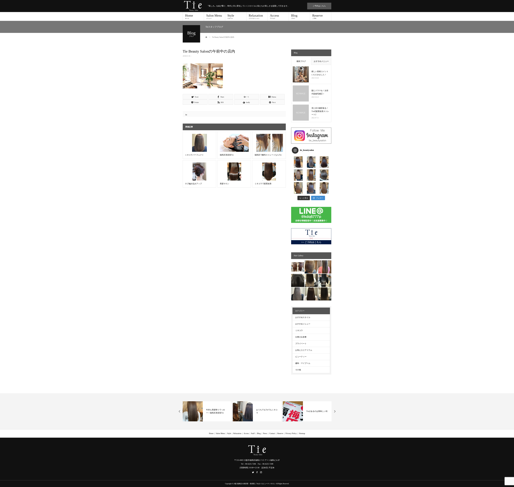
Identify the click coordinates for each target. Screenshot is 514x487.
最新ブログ (301, 61)
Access (274, 16)
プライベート (301, 344)
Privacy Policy (291, 433)
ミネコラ (299, 330)
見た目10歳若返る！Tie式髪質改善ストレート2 (320, 111)
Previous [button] (179, 411)
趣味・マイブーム (302, 363)
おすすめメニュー (321, 61)
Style (230, 16)
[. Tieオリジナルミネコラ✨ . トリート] (324, 188)
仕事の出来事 (301, 337)
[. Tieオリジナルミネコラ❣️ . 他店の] (311, 188)
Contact (272, 433)
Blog (294, 16)
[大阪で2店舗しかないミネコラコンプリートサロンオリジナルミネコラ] (297, 266)
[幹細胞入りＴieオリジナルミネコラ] (324, 266)
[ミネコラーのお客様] (311, 293)
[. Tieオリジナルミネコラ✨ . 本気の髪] (298, 175)
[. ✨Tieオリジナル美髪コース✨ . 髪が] (311, 175)
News (265, 433)
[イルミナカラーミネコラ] (311, 280)
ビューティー (301, 357)
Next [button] (334, 411)
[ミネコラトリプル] (297, 280)
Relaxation (256, 16)
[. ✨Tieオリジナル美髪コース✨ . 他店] (311, 162)
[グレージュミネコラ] (324, 293)
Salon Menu (214, 16)
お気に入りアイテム (303, 350)
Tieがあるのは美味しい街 (266, 411)
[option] (207, 411)
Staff (253, 433)
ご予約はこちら (319, 6)
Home (189, 16)
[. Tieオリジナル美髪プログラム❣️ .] (298, 162)
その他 (298, 370)
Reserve (317, 16)
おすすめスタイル (302, 317)
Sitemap (302, 433)
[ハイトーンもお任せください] (311, 266)
